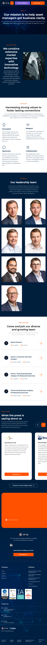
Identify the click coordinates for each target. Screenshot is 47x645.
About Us (3, 578)
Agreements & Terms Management (34, 578)
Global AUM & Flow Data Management (34, 572)
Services (30, 583)
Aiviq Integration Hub (34, 581)
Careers (3, 575)
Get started (37, 3)
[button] (12, 3)
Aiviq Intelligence (22, 3)
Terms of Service (3, 641)
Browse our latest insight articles (23, 485)
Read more (17, 474)
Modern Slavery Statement (30, 641)
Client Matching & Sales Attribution (34, 575)
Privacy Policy (12, 641)
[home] (5, 3)
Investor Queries (19, 641)
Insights (3, 573)
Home (3, 571)
